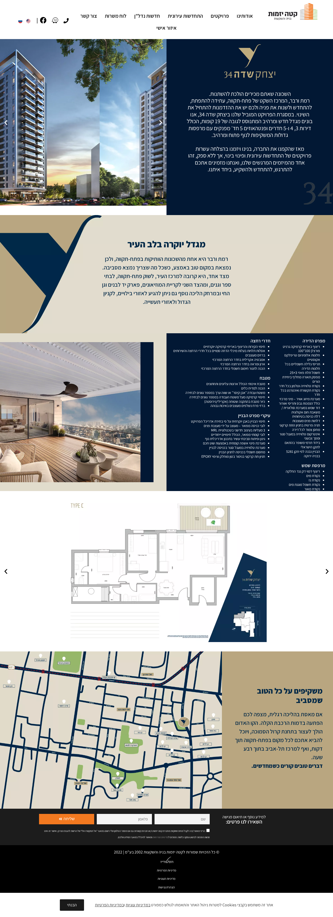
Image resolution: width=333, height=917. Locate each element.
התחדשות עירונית (185, 15)
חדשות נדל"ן (147, 15)
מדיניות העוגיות (166, 879)
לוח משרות (115, 15)
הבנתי (72, 905)
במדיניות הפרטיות (109, 905)
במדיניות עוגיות (138, 905)
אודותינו (245, 15)
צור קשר (88, 15)
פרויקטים (220, 15)
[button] (6, 122)
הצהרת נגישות (166, 887)
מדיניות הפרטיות (166, 870)
